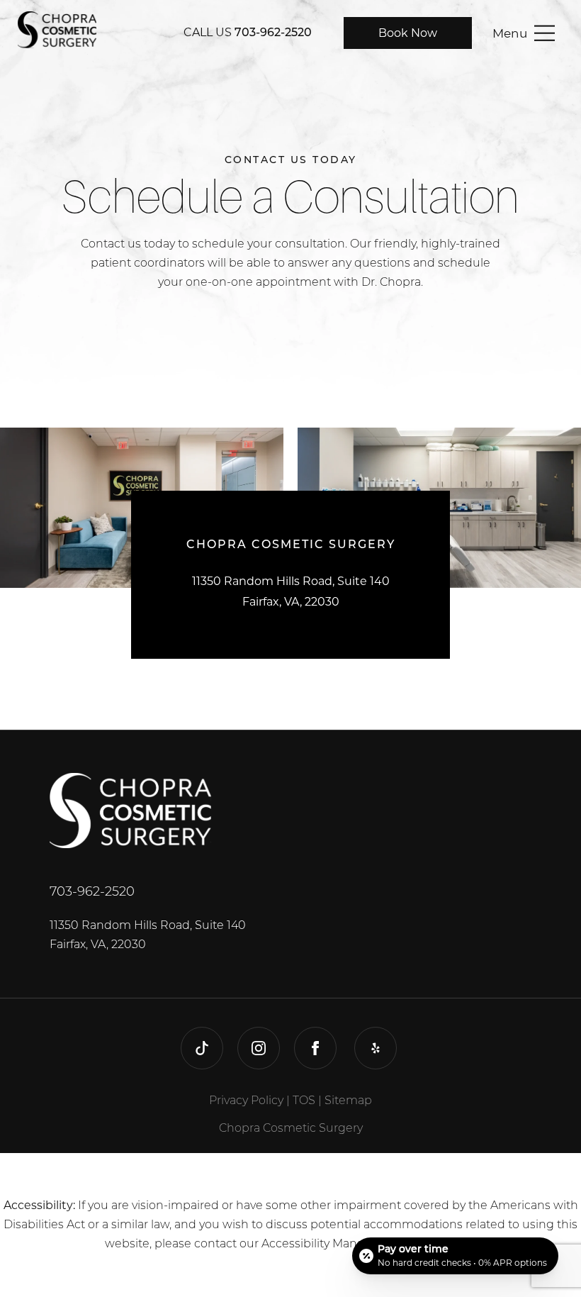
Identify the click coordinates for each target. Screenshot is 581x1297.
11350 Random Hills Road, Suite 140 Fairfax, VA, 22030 (148, 935)
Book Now (407, 33)
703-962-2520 (273, 33)
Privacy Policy (246, 1101)
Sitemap (348, 1101)
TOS (304, 1101)
